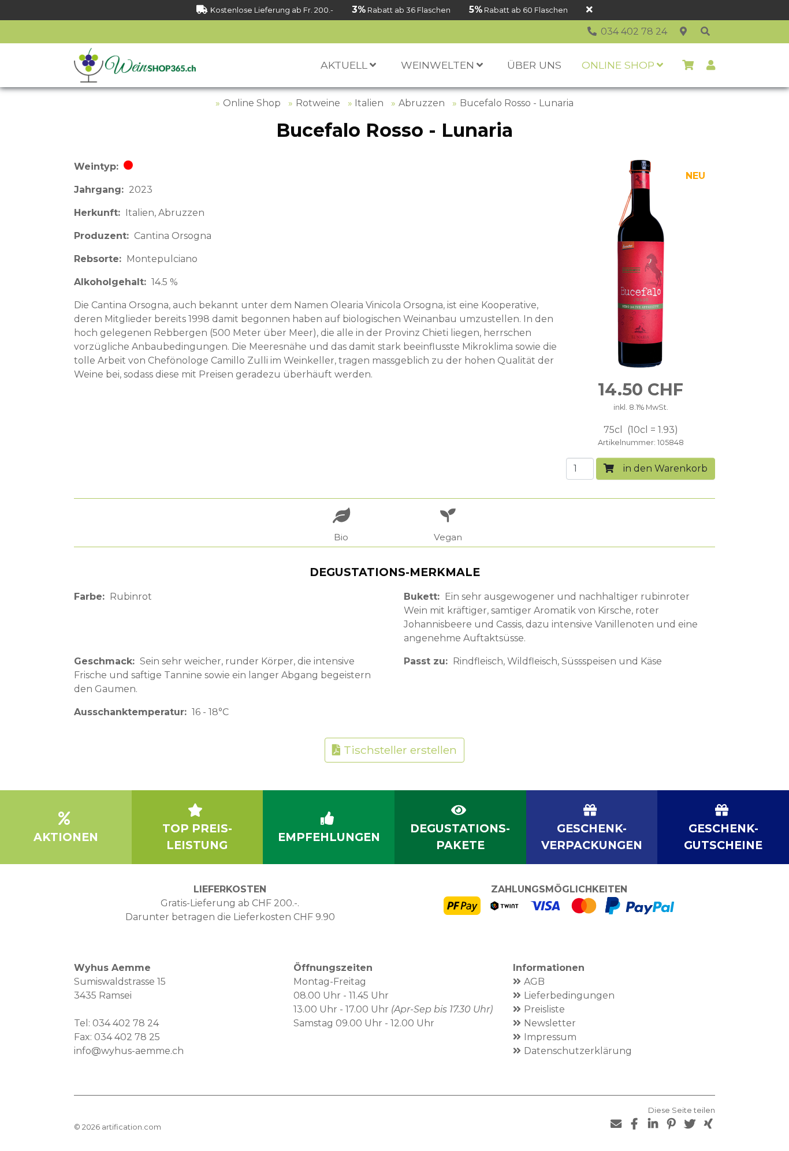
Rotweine (318, 103)
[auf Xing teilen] (708, 1124)
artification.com (131, 1127)
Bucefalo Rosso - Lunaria (517, 103)
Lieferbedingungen (569, 995)
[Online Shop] (705, 32)
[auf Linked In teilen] (653, 1124)
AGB (534, 981)
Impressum (550, 1037)
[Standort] (683, 32)
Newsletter (550, 1023)
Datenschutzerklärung (578, 1050)
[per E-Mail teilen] (616, 1124)
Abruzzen (422, 103)
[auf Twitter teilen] (690, 1124)
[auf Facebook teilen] (634, 1124)
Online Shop (252, 103)
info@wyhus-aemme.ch (129, 1050)
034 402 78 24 (125, 1023)
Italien (369, 103)
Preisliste (544, 1009)
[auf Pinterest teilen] (671, 1124)
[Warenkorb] (688, 65)
